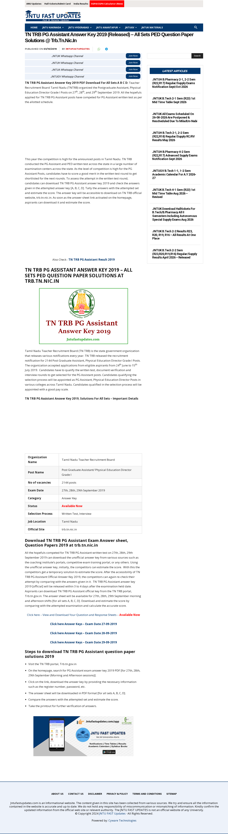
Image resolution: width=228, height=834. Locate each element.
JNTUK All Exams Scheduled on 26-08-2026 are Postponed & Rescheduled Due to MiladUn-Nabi (174, 117)
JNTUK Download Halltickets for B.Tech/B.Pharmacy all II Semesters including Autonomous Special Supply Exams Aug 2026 (174, 214)
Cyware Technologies (122, 820)
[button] (196, 27)
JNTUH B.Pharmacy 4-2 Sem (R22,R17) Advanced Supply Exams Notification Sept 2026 (174, 155)
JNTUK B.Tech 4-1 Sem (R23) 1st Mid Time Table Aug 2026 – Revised (173, 193)
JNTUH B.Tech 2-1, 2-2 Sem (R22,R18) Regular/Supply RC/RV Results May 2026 (173, 136)
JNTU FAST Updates (112, 813)
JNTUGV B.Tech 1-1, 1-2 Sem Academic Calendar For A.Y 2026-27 (174, 174)
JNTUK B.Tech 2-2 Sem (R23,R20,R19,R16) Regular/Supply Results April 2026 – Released (174, 253)
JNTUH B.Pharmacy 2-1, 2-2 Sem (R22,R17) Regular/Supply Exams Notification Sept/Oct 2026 (173, 83)
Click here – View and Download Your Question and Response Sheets (72, 615)
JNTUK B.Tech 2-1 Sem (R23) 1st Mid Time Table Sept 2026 (173, 100)
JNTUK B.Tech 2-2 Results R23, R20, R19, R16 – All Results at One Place (174, 234)
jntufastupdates (78, 48)
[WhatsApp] (98, 49)
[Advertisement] (83, 132)
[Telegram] (106, 49)
